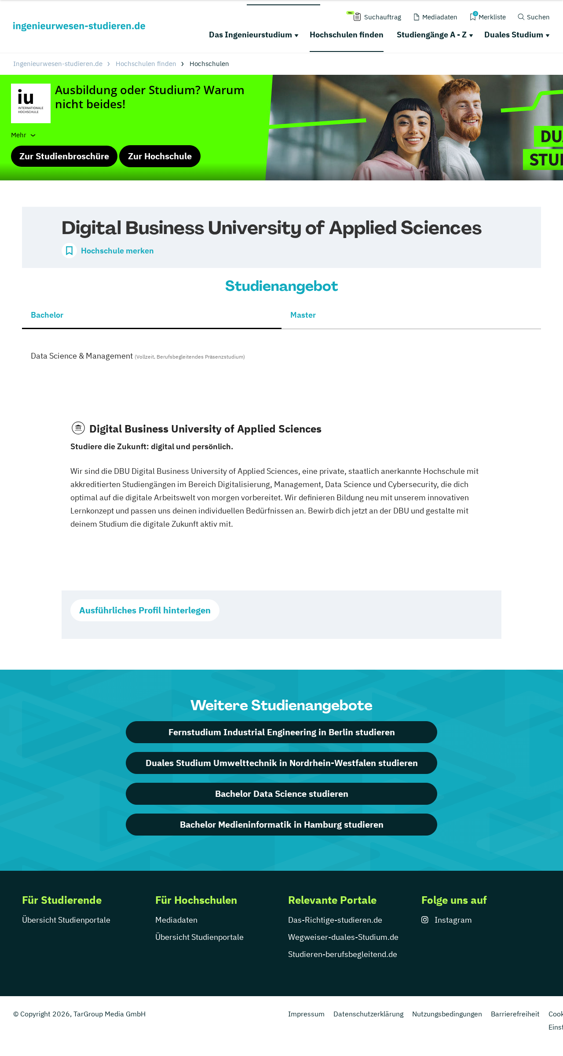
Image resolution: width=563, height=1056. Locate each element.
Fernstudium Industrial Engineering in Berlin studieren (281, 732)
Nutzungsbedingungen (447, 1013)
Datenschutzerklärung (368, 1013)
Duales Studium (513, 34)
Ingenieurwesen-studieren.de (57, 63)
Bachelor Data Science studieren (281, 793)
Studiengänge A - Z (432, 34)
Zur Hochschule (160, 156)
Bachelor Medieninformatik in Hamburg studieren (282, 824)
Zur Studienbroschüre (64, 156)
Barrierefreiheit (515, 1013)
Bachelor (47, 315)
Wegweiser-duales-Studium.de (343, 937)
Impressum (306, 1013)
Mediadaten (176, 920)
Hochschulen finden (347, 34)
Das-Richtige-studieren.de (335, 920)
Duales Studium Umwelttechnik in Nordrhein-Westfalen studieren (282, 763)
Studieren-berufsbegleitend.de (342, 954)
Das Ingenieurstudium (250, 34)
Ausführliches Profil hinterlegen (145, 610)
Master (303, 315)
